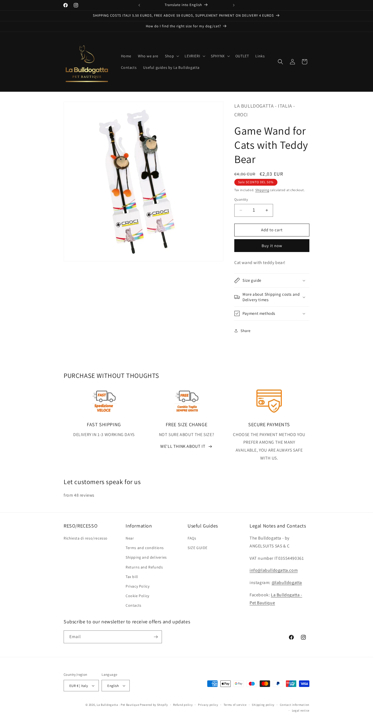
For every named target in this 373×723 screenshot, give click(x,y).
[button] (171, 56)
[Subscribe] (156, 636)
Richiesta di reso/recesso (86, 538)
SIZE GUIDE (198, 547)
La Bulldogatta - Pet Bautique (118, 705)
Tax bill (132, 576)
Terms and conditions (145, 547)
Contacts (133, 605)
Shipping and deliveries (146, 557)
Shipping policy (263, 705)
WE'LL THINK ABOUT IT (182, 446)
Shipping (262, 190)
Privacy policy (208, 705)
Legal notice (300, 710)
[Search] (280, 62)
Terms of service (235, 705)
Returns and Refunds (144, 567)
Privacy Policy (137, 586)
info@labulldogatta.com (274, 570)
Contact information (294, 705)
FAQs (192, 538)
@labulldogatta (287, 582)
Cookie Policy (137, 595)
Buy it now (272, 245)
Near (130, 538)
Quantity (241, 199)
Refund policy (183, 705)
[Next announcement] (234, 5)
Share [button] (246, 330)
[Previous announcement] (139, 5)
